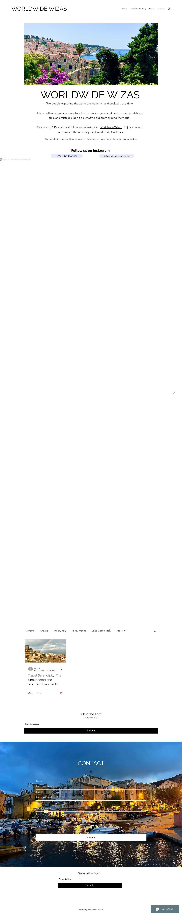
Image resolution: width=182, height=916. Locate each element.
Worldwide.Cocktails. (110, 132)
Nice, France (79, 630)
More (120, 630)
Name (39, 781)
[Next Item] (173, 392)
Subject (39, 803)
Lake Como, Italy (101, 630)
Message (40, 814)
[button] (154, 631)
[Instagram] (169, 8)
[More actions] (62, 669)
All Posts (29, 630)
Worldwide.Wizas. (111, 127)
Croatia (44, 630)
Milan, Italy (60, 630)
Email (39, 792)
